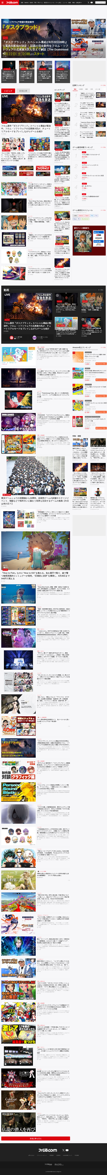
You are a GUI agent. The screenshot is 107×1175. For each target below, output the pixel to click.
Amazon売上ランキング (82, 347)
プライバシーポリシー (42, 1155)
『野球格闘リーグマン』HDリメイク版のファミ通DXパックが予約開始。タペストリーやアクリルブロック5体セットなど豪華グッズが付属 (53, 514)
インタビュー (77, 30)
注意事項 (58, 1155)
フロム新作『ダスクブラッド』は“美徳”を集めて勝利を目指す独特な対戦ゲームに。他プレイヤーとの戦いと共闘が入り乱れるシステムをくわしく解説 (26, 75)
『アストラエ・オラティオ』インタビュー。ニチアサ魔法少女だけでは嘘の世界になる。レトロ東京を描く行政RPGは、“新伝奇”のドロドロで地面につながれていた (62, 75)
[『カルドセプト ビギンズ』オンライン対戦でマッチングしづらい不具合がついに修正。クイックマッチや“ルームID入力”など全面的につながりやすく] (18, 1100)
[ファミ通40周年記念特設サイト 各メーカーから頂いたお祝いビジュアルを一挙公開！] (18, 726)
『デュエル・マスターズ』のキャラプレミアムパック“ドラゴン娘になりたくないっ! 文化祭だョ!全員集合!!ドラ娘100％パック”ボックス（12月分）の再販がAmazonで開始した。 (53, 1012)
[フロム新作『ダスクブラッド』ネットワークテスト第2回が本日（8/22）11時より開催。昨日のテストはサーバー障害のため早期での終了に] (18, 378)
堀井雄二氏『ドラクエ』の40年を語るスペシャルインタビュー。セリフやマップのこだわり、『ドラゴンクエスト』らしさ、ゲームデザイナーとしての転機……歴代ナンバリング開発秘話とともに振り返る (97, 502)
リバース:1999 (42, 871)
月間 (91, 89)
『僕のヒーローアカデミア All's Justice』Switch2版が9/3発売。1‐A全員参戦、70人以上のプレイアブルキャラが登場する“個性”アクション (53, 853)
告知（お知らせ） (41, 981)
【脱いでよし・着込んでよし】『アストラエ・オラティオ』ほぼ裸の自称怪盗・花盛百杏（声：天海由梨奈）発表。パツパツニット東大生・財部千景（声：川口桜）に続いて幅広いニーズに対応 (53, 699)
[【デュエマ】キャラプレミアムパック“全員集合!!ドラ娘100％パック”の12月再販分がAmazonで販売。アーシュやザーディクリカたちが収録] (18, 1012)
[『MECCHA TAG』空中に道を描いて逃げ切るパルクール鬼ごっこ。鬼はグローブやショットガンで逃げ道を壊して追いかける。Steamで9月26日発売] (18, 902)
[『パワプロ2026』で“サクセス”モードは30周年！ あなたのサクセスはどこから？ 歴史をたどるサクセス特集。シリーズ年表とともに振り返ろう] (62, 240)
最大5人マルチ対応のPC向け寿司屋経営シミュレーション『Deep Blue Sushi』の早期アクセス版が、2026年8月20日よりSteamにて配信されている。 (53, 594)
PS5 (35, 2)
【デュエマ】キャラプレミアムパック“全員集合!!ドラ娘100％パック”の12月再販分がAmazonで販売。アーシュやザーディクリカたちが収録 (53, 1007)
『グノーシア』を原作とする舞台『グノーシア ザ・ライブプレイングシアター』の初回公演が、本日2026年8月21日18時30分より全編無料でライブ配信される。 (53, 946)
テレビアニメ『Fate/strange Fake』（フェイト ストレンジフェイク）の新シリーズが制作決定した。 (53, 399)
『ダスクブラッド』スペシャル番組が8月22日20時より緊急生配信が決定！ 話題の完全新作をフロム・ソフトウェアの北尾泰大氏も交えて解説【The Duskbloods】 (35, 47)
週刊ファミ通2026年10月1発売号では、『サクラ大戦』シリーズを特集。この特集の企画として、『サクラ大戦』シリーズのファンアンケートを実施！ (53, 924)
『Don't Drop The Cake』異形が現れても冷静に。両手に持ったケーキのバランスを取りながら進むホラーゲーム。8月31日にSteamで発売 (40, 203)
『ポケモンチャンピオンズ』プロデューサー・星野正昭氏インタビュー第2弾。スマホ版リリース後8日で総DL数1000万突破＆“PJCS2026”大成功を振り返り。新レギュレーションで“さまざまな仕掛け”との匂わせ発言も (44, 75)
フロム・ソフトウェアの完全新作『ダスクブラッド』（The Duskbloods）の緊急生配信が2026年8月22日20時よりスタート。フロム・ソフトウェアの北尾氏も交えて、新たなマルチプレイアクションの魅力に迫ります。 (53, 748)
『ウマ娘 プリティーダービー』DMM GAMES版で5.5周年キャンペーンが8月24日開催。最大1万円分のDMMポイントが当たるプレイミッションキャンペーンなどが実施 (39, 186)
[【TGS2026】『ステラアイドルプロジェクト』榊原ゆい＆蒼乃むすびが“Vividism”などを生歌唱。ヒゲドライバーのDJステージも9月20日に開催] (18, 422)
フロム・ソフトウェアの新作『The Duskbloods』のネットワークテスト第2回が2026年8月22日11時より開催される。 (53, 377)
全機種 (75, 215)
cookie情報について (67, 1155)
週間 (86, 89)
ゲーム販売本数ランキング (83, 147)
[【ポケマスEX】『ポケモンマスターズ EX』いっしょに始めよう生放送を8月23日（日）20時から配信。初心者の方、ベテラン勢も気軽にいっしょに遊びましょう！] (18, 990)
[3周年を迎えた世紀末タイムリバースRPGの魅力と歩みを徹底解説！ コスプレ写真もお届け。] (18, 880)
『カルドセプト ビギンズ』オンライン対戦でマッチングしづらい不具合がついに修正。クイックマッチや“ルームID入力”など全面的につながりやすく (53, 1095)
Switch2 (26, 2)
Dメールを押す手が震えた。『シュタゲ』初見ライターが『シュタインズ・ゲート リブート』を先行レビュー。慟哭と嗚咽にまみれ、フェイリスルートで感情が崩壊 (62, 107)
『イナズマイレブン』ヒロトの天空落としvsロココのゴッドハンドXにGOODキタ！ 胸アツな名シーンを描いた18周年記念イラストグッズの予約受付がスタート (40, 270)
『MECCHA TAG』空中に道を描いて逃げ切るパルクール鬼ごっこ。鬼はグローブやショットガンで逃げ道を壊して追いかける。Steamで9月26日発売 (53, 897)
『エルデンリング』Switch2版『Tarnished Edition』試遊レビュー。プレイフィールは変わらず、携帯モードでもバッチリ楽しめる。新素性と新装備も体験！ (62, 226)
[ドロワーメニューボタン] (2, 2)
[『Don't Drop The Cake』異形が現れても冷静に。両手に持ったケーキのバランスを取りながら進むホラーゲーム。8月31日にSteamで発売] (14, 205)
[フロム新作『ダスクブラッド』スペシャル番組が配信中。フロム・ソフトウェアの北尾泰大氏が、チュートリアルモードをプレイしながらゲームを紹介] (26, 108)
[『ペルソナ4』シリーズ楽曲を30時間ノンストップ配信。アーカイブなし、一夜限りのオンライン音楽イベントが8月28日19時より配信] (18, 792)
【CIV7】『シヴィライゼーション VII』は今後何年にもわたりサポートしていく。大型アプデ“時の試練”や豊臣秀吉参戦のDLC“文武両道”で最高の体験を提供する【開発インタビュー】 (62, 132)
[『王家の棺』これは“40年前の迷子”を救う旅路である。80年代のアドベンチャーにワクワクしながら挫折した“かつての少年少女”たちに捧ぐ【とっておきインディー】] (66, 323)
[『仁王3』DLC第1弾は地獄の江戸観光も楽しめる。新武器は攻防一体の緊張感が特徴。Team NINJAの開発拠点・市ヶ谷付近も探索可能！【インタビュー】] (62, 145)
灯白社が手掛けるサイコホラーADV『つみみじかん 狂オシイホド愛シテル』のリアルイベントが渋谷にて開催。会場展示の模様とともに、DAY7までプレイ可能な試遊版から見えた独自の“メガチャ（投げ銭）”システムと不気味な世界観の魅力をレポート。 (53, 638)
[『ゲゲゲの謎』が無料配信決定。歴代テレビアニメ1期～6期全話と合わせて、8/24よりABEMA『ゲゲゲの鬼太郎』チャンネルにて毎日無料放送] (18, 814)
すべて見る (103, 85)
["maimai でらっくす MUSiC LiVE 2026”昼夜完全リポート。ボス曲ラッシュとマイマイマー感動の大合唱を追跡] (18, 1056)
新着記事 (23, 90)
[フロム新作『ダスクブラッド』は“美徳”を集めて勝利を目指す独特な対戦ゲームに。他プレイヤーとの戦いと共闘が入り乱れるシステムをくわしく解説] (26, 65)
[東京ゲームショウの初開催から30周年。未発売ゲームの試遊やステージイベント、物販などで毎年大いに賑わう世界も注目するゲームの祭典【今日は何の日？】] (35, 475)
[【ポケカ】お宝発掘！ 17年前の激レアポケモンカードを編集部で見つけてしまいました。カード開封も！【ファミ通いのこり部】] (18, 1034)
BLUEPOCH (40, 877)
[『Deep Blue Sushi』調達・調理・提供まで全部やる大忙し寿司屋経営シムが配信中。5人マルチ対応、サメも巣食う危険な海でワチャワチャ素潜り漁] (18, 594)
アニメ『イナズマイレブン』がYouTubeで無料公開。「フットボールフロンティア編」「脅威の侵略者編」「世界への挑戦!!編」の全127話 (40, 220)
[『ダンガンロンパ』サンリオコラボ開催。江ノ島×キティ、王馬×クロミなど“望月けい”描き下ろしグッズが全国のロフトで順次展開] (18, 682)
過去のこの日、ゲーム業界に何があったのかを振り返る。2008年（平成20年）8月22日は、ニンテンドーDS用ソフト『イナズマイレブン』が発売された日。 (53, 444)
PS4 (96, 215)
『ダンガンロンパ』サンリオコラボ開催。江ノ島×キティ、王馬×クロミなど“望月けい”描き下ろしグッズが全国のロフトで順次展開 (53, 677)
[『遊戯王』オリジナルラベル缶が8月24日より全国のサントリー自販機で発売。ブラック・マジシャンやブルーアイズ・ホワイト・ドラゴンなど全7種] (14, 239)
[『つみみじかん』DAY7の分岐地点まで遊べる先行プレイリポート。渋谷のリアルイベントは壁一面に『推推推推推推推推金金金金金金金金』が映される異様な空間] (18, 638)
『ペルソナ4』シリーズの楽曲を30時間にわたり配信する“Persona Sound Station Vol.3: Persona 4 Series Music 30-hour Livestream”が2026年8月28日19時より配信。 (53, 792)
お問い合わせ (31, 1155)
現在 (75, 89)
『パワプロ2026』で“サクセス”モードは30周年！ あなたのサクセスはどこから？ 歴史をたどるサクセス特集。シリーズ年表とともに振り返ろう (62, 250)
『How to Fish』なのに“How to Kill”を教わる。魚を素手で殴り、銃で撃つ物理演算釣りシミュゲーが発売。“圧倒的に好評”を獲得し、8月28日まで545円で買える (35, 576)
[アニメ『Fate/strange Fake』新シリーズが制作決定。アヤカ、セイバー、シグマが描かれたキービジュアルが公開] (91, 323)
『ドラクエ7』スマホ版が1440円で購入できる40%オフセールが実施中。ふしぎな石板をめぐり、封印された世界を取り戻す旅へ (40, 156)
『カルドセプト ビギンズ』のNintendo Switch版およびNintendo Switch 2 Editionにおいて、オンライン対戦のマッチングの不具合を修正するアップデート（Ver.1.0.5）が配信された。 (53, 1100)
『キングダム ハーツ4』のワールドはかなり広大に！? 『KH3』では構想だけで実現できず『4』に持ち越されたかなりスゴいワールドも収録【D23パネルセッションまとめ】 (62, 273)
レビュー (24, 69)
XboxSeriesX (85, 219)
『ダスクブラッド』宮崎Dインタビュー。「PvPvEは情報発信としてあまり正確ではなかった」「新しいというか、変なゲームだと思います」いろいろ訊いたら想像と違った (9, 75)
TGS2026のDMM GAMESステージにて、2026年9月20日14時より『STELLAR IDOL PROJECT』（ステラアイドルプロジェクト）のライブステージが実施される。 (53, 422)
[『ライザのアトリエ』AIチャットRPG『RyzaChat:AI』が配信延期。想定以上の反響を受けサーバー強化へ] (62, 170)
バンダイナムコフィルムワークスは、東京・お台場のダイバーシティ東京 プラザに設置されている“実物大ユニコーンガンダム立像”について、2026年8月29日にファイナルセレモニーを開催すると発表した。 (53, 1078)
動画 (69, 2)
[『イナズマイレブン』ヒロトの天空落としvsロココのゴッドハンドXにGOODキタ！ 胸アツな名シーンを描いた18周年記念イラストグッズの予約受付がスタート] (14, 273)
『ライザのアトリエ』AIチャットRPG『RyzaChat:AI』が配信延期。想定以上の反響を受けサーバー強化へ (62, 179)
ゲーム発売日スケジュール (83, 210)
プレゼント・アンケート (79, 49)
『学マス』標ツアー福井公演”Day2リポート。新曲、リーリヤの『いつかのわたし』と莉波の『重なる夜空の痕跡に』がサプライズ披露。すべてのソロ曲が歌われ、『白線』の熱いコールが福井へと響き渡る (53, 655)
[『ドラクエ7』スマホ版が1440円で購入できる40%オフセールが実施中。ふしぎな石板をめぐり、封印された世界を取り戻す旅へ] (40, 144)
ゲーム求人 (58, 2)
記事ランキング (78, 85)
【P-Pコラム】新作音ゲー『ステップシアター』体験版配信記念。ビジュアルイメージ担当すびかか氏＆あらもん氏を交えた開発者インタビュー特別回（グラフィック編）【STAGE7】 (53, 765)
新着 (22, 2)
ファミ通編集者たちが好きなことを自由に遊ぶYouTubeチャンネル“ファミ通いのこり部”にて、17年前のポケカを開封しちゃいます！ (53, 1033)
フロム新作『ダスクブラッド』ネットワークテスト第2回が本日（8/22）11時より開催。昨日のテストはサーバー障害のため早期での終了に (53, 373)
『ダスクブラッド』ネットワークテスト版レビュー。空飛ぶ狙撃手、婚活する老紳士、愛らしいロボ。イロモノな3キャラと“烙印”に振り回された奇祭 (97, 477)
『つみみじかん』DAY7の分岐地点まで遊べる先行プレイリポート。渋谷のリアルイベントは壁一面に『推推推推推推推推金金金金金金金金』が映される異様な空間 (53, 633)
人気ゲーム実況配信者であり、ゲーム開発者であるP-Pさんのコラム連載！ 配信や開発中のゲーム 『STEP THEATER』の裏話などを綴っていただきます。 (53, 770)
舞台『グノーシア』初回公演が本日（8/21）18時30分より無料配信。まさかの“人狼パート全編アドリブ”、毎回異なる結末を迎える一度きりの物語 (53, 941)
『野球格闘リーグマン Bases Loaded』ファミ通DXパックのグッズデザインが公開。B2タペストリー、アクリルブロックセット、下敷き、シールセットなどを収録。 (53, 519)
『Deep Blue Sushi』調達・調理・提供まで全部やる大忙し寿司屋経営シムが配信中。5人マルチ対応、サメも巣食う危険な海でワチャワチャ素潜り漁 (53, 589)
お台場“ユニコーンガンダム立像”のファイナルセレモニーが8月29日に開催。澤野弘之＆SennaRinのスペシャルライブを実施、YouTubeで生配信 (53, 1073)
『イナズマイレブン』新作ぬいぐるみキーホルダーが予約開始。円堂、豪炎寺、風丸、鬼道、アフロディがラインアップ (39, 253)
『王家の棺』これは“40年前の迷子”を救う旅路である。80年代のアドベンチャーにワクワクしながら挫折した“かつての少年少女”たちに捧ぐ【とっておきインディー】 (66, 331)
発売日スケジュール (49, 2)
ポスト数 (97, 89)
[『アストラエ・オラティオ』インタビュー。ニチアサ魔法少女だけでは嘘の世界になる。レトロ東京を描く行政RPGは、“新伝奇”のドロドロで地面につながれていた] (62, 65)
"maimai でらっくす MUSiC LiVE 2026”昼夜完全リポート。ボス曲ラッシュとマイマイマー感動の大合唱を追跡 (53, 1051)
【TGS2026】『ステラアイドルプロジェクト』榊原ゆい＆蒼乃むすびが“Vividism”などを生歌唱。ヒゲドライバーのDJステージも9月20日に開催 (53, 417)
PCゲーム (40, 2)
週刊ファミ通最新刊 (81, 228)
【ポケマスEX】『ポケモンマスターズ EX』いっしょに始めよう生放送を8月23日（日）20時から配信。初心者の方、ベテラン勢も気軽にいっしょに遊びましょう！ (53, 985)
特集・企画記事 (76, 2)
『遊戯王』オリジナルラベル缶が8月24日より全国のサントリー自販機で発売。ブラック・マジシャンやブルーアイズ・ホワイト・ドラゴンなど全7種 (40, 237)
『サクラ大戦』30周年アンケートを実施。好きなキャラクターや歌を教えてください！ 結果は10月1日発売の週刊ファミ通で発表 (88, 53)
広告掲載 (77, 1155)
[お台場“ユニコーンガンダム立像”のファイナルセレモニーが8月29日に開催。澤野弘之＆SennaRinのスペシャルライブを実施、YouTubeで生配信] (18, 1078)
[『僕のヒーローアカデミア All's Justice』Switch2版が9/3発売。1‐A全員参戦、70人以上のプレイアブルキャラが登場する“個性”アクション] (18, 858)
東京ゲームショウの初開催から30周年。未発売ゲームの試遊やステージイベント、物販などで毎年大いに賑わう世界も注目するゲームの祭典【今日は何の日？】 (35, 501)
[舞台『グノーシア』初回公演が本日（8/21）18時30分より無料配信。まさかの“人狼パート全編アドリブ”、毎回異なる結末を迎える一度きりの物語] (18, 946)
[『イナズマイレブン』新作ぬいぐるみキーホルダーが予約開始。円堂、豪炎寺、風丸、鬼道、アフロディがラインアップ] (14, 256)
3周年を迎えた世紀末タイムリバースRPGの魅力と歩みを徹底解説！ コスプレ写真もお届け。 (53, 874)
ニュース (65, 2)
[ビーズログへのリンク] (59, 1164)
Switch (31, 2)
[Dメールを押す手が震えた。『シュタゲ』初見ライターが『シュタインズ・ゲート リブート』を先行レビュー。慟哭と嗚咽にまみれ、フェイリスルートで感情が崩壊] (62, 96)
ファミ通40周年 (43, 717)
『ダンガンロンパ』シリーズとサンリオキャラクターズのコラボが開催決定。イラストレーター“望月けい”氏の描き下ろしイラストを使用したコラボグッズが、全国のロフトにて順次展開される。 (53, 682)
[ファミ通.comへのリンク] (12, 3)
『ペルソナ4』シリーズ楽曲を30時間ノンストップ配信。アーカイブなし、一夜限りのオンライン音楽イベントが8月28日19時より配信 (53, 787)
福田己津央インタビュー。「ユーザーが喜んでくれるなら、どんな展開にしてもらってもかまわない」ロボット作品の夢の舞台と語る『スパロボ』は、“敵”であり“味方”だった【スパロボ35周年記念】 (88, 33)
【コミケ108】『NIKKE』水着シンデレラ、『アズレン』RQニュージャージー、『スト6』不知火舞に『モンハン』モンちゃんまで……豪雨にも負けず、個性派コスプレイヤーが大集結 (13, 156)
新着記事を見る (36, 1138)
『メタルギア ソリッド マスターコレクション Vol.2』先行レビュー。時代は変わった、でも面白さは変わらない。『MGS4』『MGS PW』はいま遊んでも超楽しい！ (53, 1117)
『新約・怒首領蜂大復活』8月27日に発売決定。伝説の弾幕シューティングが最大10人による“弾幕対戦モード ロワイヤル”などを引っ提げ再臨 (53, 611)
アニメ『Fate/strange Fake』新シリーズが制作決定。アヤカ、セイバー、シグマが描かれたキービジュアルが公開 (92, 331)
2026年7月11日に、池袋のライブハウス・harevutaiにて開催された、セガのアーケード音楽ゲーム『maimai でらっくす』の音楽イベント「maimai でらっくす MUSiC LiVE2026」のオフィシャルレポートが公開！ (53, 1056)
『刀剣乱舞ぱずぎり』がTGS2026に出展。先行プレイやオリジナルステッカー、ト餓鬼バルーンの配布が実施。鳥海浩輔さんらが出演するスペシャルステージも (53, 831)
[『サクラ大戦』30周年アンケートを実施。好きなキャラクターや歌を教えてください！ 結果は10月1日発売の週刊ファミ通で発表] (88, 48)
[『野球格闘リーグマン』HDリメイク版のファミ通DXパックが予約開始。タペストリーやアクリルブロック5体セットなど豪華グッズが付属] (18, 519)
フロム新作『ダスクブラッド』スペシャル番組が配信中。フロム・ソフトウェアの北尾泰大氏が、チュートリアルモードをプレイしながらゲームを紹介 (26, 128)
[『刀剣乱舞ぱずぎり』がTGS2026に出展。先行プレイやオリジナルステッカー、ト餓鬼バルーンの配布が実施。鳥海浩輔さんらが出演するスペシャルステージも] (18, 836)
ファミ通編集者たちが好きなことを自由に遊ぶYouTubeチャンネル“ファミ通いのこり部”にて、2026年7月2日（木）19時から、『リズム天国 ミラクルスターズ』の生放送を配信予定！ (53, 990)
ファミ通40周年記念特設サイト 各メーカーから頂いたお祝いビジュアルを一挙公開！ (53, 720)
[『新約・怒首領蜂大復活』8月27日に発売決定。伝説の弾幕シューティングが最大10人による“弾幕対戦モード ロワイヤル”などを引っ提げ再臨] (18, 616)
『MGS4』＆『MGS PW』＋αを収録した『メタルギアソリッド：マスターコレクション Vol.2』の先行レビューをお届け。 (53, 1121)
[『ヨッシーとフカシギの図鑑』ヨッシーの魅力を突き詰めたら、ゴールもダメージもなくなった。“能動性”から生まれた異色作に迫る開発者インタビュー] (62, 191)
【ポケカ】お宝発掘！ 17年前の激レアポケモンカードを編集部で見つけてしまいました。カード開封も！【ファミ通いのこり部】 (53, 1029)
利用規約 (52, 1155)
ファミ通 (39, 723)
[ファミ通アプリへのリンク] (48, 1164)
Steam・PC (76, 219)
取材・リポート (6, 150)
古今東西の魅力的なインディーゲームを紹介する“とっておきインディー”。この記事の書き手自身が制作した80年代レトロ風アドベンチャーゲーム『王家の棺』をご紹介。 (53, 356)
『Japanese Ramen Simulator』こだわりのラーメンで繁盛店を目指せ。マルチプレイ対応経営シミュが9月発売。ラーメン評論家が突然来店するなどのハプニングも (87, 124)
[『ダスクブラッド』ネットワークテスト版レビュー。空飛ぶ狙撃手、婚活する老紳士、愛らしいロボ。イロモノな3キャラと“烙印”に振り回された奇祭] (98, 467)
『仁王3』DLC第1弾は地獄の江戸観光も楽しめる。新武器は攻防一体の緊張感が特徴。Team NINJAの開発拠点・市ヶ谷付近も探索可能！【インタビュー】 (62, 156)
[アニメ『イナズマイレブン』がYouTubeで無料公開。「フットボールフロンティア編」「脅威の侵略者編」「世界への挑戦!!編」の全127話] (14, 222)
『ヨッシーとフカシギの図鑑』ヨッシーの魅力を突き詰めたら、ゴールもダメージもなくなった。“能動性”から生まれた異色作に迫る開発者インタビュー (62, 202)
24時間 (81, 89)
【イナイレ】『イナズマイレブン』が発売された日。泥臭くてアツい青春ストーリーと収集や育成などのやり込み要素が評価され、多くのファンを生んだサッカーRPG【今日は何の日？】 (53, 439)
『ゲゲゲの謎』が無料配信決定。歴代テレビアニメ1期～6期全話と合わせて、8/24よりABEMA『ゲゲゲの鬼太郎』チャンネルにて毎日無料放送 (53, 809)
